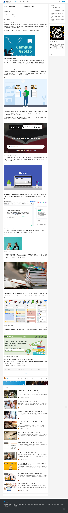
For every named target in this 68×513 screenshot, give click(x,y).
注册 (60, 1)
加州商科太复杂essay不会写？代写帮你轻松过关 (29, 391)
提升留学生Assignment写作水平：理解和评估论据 (30, 411)
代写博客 (19, 1)
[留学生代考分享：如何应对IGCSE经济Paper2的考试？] (10, 446)
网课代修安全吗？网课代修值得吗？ (26, 483)
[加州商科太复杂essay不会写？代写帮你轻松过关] (10, 394)
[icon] (64, 509)
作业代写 (51, 504)
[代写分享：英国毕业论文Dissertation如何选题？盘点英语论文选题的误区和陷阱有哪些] (10, 466)
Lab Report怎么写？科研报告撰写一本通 (27, 452)
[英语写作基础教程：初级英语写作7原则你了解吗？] (10, 435)
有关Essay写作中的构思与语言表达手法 (27, 401)
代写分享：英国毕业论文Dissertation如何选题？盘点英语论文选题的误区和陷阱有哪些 (32, 463)
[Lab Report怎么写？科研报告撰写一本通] (10, 456)
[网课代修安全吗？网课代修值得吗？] (10, 487)
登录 (57, 1)
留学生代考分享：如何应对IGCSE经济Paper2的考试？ (31, 442)
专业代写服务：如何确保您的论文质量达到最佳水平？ (30, 473)
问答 (23, 1)
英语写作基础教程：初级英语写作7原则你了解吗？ (30, 432)
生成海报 (27, 378)
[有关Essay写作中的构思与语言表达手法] (10, 404)
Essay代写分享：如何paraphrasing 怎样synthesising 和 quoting (31, 422)
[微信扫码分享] (31, 378)
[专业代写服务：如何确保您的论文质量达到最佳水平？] (10, 477)
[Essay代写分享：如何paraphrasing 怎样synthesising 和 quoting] (10, 425)
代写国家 (27, 1)
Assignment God (6, 8)
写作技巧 (15, 1)
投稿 (63, 1)
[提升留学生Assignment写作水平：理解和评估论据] (10, 415)
